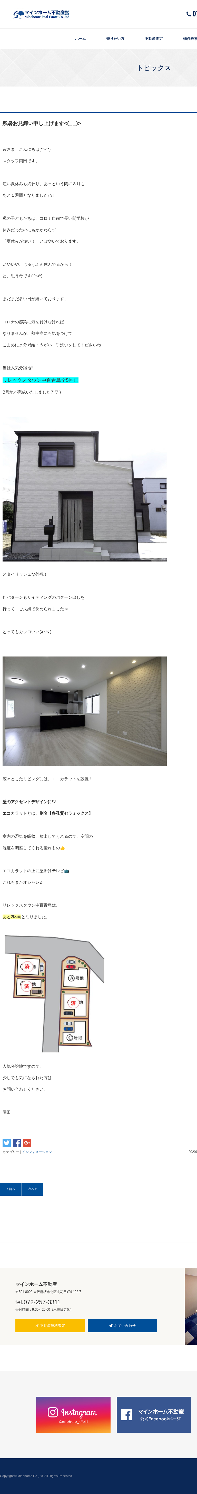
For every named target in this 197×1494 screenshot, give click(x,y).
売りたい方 (115, 38)
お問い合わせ (125, 1326)
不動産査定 (154, 38)
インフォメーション (37, 1152)
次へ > (32, 1189)
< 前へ (10, 1189)
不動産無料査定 (52, 1326)
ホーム (80, 38)
